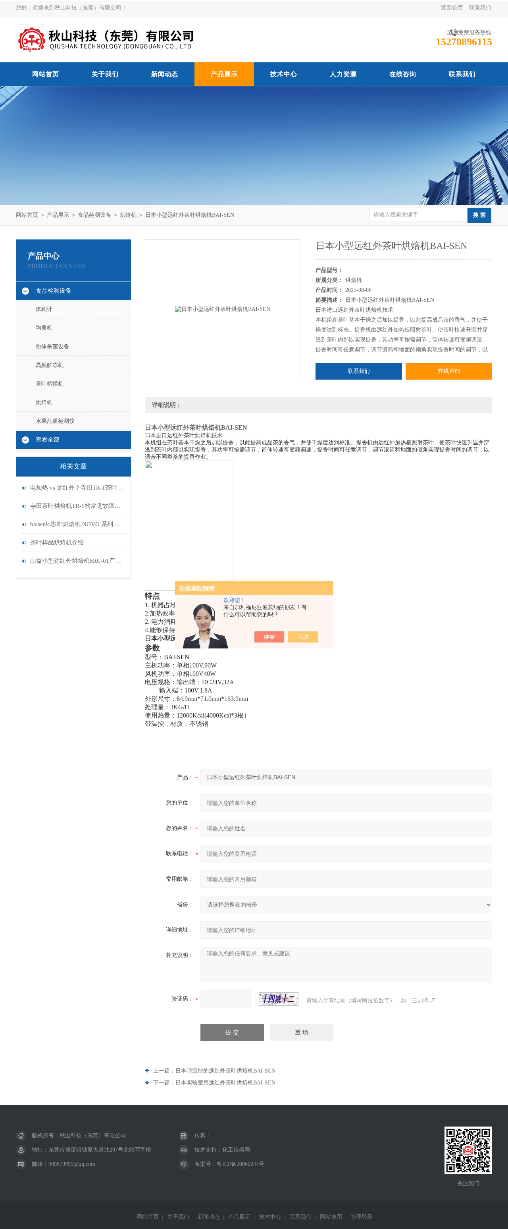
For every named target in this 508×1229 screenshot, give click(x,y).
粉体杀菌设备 (52, 346)
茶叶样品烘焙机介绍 (57, 542)
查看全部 (48, 439)
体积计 (44, 309)
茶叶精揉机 (50, 384)
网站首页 (45, 74)
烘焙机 (128, 215)
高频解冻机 (50, 365)
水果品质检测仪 (55, 421)
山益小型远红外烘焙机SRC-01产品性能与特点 (77, 561)
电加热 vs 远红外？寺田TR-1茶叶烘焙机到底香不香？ (77, 487)
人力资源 (343, 74)
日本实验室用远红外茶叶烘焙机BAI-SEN (225, 1083)
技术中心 (283, 74)
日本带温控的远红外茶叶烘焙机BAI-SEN (225, 1071)
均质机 (44, 328)
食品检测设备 (94, 215)
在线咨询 (402, 74)
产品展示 (224, 74)
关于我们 (105, 74)
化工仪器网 (236, 1150)
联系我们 (480, 8)
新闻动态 (164, 74)
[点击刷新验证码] (278, 999)
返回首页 (452, 8)
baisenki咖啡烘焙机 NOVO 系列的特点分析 (77, 524)
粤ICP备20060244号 (240, 1164)
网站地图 (331, 1217)
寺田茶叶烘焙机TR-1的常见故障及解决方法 (77, 506)
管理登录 (361, 1217)
